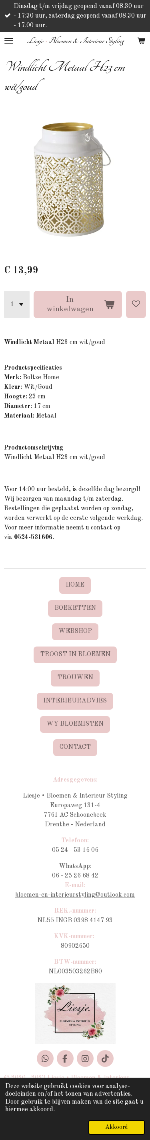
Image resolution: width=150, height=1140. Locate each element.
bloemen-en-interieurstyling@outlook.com (75, 895)
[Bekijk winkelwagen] (141, 41)
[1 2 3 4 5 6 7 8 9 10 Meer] (17, 304)
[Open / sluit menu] (9, 41)
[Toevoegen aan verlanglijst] (136, 304)
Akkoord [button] (116, 1127)
